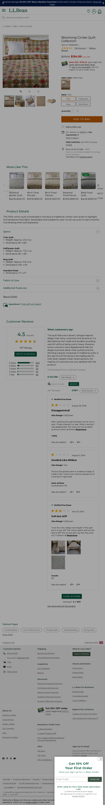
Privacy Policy (78, 796)
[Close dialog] (100, 758)
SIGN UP (94, 779)
